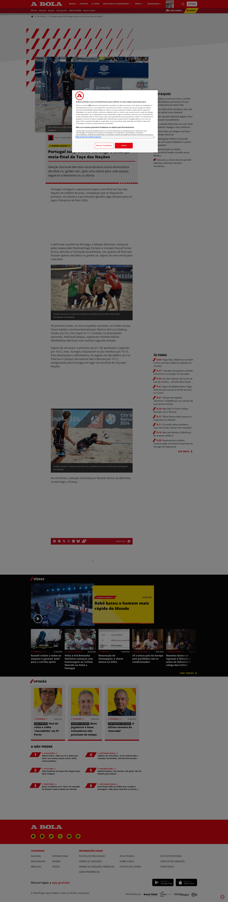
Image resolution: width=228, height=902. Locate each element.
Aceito (123, 145)
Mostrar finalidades (104, 145)
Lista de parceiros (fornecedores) (88, 137)
